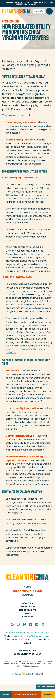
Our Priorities (27, 606)
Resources (28, 616)
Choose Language (47, 687)
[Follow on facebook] (12, 625)
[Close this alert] (51, 2)
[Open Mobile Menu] (49, 11)
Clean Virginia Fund (27, 591)
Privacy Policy (27, 650)
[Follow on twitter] (43, 625)
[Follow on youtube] (31, 625)
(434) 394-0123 (40, 632)
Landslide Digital (35, 674)
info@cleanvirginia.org (18, 632)
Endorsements (27, 610)
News (27, 587)
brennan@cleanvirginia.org (36, 636)
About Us (27, 603)
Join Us (27, 595)
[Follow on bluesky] (25, 625)
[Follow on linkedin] (37, 625)
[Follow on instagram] (18, 625)
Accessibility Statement (27, 654)
